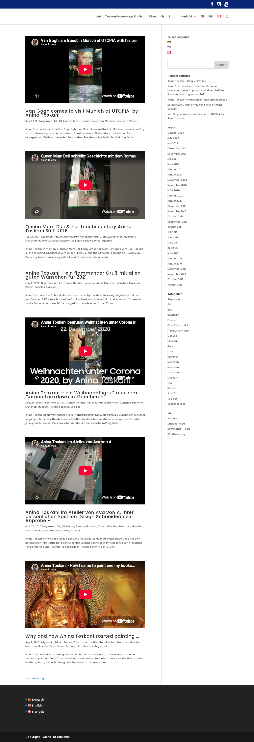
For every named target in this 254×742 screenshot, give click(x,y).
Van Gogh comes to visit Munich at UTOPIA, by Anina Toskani (81, 113)
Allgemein (46, 121)
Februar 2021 (174, 169)
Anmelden (173, 418)
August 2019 (174, 227)
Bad (169, 309)
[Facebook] (212, 5)
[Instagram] (219, 5)
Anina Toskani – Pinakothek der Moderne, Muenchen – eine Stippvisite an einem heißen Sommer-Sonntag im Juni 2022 (195, 90)
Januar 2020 (174, 200)
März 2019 (173, 253)
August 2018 (174, 284)
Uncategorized (103, 240)
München (98, 121)
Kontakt (186, 16)
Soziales (77, 240)
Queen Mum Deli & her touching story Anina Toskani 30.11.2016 (78, 228)
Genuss (78, 283)
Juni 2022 (173, 138)
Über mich (156, 16)
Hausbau (89, 283)
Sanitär (171, 393)
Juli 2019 (172, 232)
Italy (76, 236)
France (67, 121)
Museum (122, 121)
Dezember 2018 (176, 268)
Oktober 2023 (175, 132)
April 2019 (173, 248)
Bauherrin (173, 314)
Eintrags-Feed (176, 423)
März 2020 (173, 190)
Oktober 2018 (175, 279)
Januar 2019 (174, 263)
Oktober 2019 (175, 216)
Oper (53, 646)
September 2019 (177, 221)
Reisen (133, 121)
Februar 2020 (175, 195)
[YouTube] (226, 5)
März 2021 (173, 164)
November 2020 (177, 185)
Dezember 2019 (176, 206)
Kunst (76, 121)
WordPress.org (176, 434)
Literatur (86, 121)
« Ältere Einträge (35, 678)
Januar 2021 (174, 174)
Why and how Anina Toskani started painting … (82, 636)
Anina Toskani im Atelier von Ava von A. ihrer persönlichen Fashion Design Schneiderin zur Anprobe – (79, 516)
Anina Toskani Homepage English (120, 16)
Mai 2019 (172, 242)
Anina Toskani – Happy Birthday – (187, 81)
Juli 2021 (172, 159)
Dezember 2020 (177, 180)
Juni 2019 (172, 237)
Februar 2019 (175, 258)
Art (55, 121)
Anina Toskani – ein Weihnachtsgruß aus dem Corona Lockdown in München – (81, 395)
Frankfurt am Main (178, 325)
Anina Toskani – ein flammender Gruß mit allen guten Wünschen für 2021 (83, 275)
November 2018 (176, 274)
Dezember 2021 (176, 148)
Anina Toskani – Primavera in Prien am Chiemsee (197, 99)
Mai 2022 (172, 143)
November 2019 (176, 211)
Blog (172, 16)
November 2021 (176, 153)
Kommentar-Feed (178, 428)
